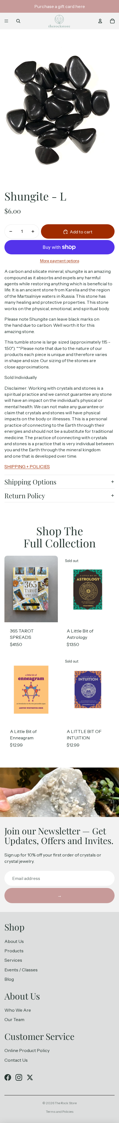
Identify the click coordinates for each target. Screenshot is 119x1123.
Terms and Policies (59, 1111)
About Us (14, 941)
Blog (9, 979)
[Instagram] (18, 1077)
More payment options (59, 261)
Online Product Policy (27, 1050)
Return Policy (24, 495)
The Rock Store (66, 1103)
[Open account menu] (100, 21)
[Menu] (6, 21)
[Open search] (18, 21)
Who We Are (17, 1010)
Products (14, 950)
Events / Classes (21, 969)
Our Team (14, 1019)
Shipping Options (30, 481)
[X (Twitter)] (30, 1077)
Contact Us (16, 1060)
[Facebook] (7, 1077)
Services (13, 960)
